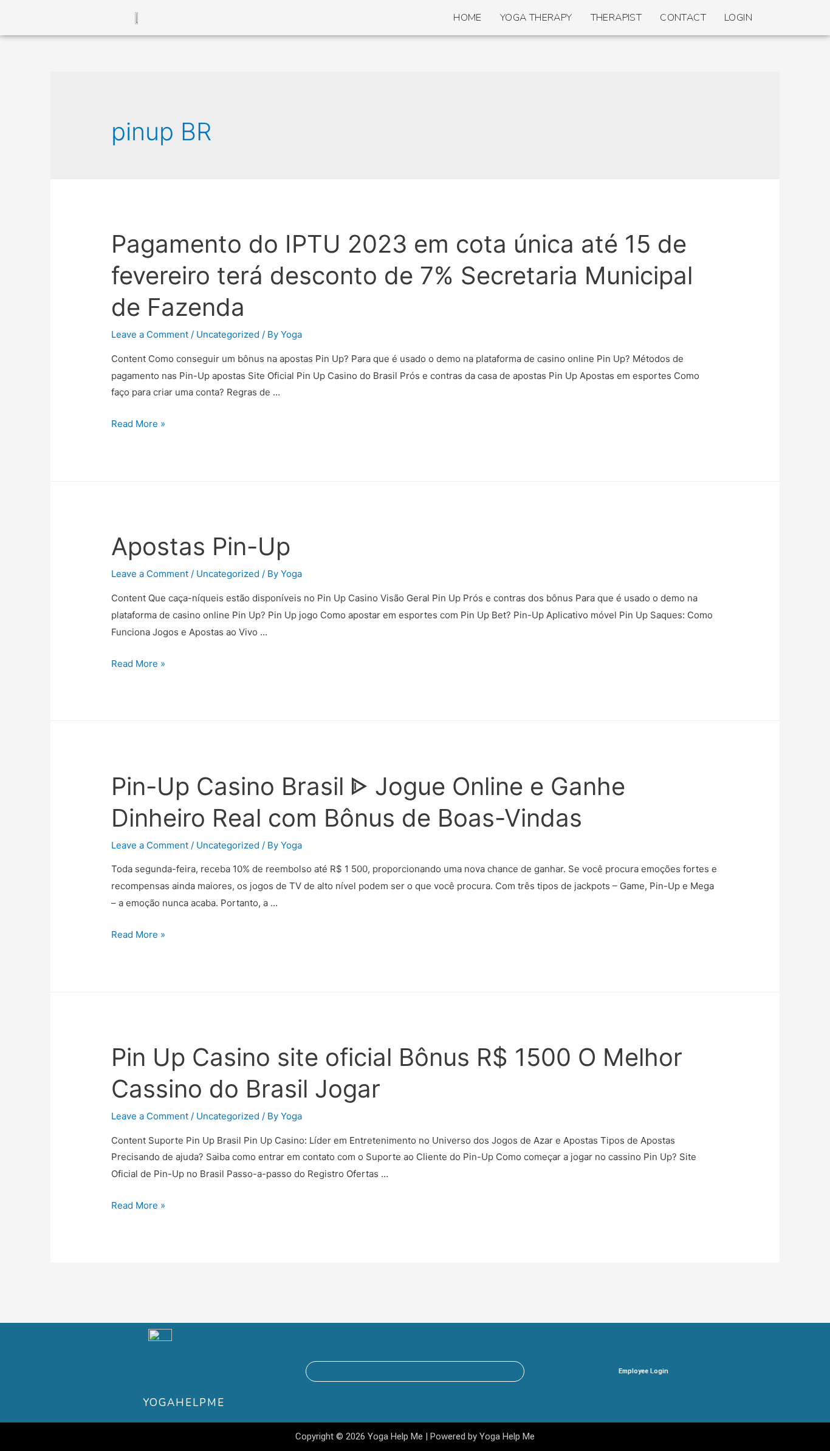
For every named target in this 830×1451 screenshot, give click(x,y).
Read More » (138, 423)
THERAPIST (616, 17)
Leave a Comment (149, 334)
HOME (467, 17)
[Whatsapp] (399, 1371)
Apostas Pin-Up (200, 546)
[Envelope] (430, 1371)
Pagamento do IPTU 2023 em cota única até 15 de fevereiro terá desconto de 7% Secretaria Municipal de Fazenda (402, 275)
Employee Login (643, 1371)
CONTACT (683, 17)
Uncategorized (227, 334)
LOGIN (738, 17)
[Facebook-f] (368, 1371)
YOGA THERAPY (536, 17)
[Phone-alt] (461, 1371)
